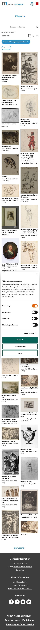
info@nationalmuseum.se (23, 567)
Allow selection (20, 346)
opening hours (12, 620)
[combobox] (18, 27)
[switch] (35, 312)
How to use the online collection (20, 588)
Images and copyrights (20, 585)
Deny (20, 353)
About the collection (20, 582)
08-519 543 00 (21, 563)
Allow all (20, 340)
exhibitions (28, 620)
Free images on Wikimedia (20, 624)
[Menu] (37, 3)
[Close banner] (37, 274)
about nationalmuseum (19, 615)
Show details (29, 333)
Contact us (20, 570)
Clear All (6, 48)
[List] (37, 35)
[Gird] (33, 35)
